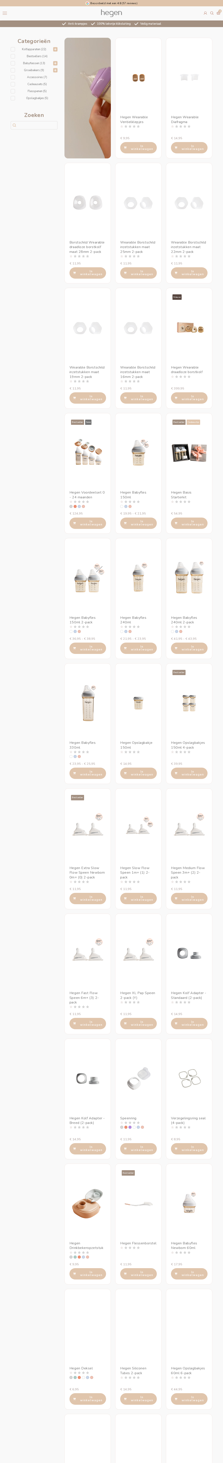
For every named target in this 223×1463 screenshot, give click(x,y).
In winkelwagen (142, 147)
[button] (34, 49)
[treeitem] (34, 49)
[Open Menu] (5, 13)
